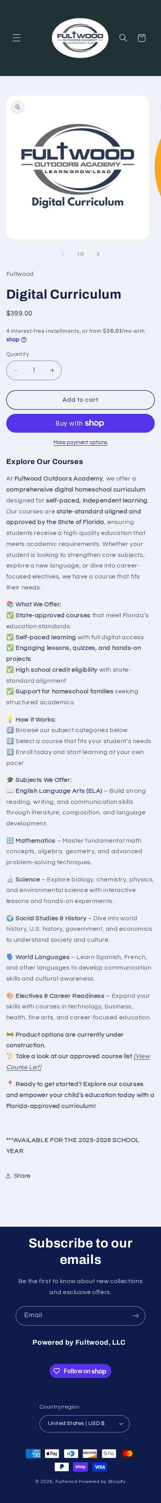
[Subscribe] (136, 1315)
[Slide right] (98, 254)
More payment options (80, 442)
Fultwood (66, 1481)
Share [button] (22, 1176)
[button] (16, 38)
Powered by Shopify (102, 1481)
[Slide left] (63, 254)
